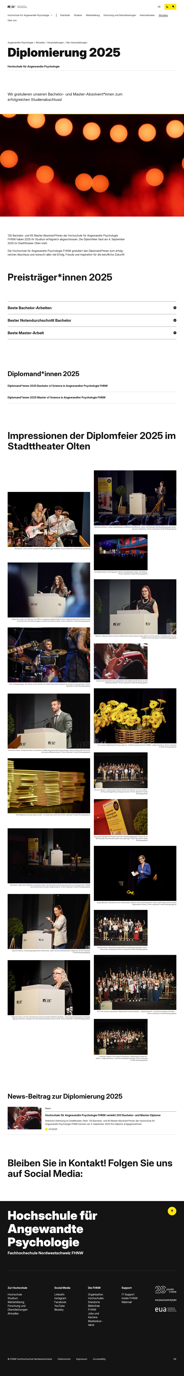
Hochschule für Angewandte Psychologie (28, 15)
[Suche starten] (173, 7)
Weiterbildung (93, 15)
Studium (78, 15)
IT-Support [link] (128, 1294)
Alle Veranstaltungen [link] (76, 42)
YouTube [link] (59, 1305)
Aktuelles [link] (40, 42)
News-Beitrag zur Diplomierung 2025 (65, 1096)
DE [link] (159, 6)
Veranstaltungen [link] (55, 42)
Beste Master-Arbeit (26, 332)
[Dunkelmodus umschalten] (167, 7)
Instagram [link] (60, 1298)
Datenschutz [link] (64, 1359)
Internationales (147, 15)
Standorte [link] (94, 1302)
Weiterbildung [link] (16, 1302)
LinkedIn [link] (59, 1294)
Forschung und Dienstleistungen (120, 15)
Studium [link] (13, 1298)
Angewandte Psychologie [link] (20, 42)
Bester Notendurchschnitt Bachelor (39, 320)
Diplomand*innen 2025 (43, 373)
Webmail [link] (127, 1302)
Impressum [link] (81, 1359)
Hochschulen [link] (96, 1298)
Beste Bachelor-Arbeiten (30, 307)
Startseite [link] (65, 15)
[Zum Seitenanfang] (172, 1211)
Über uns (12, 20)
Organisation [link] (95, 1294)
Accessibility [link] (99, 1359)
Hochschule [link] (15, 1294)
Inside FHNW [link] (130, 1298)
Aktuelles (163, 15)
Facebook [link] (60, 1302)
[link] (17, 7)
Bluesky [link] (59, 1309)
